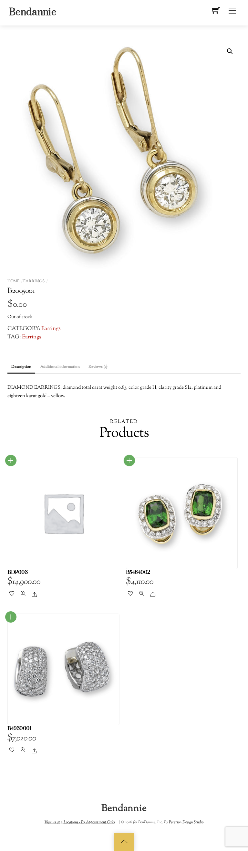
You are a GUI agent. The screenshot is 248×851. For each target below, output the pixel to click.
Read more (11, 460)
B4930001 (19, 728)
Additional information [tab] (60, 367)
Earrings (34, 281)
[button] (230, 51)
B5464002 (138, 572)
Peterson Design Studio (186, 822)
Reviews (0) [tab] (98, 367)
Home (13, 281)
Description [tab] (21, 367)
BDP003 (17, 572)
